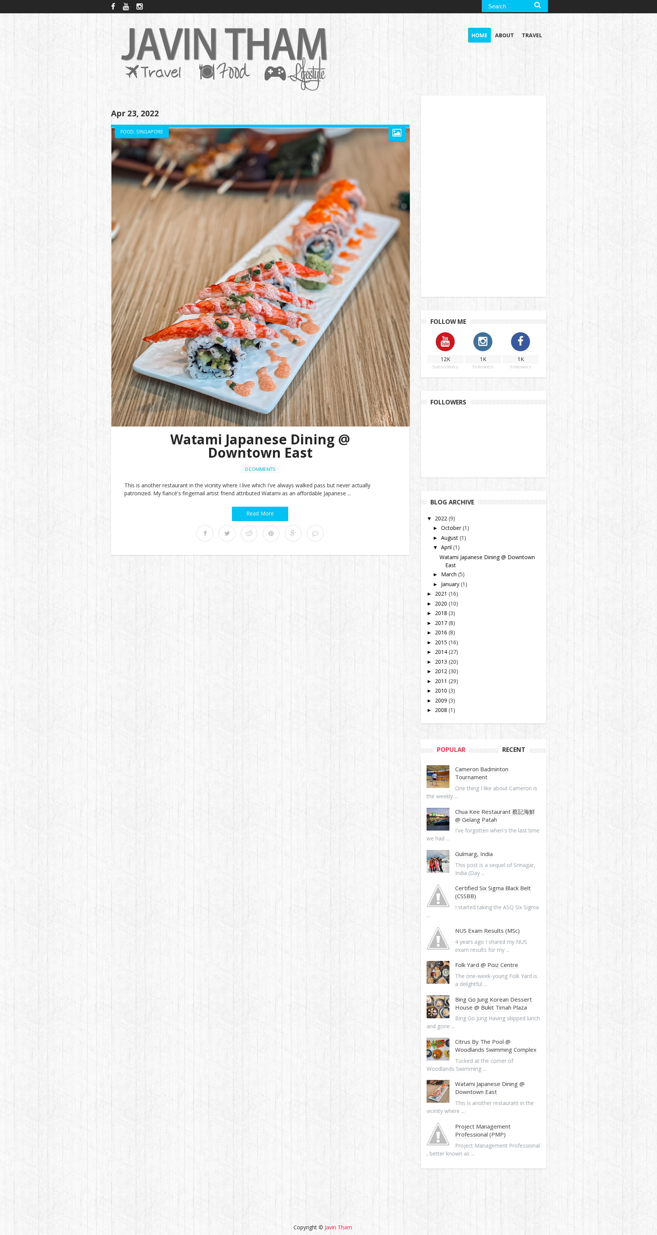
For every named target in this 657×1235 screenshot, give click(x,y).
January (451, 584)
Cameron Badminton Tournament (481, 773)
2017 (442, 622)
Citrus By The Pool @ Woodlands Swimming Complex (495, 1045)
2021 (442, 593)
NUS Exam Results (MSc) (487, 930)
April (447, 547)
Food (127, 131)
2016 (442, 632)
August (450, 537)
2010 (442, 690)
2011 (442, 681)
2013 (442, 661)
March (449, 574)
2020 (442, 603)
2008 (442, 709)
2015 (442, 642)
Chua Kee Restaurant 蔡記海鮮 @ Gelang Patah (495, 815)
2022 (442, 518)
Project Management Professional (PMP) (483, 1130)
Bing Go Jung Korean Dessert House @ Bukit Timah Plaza (493, 1003)
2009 (442, 700)
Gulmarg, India (474, 854)
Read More (260, 513)
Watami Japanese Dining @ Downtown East (260, 445)
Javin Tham (338, 1227)
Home (479, 35)
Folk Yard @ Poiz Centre (486, 965)
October (452, 527)
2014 (442, 651)
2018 (442, 613)
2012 (442, 671)
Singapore (149, 131)
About (504, 35)
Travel (532, 35)
